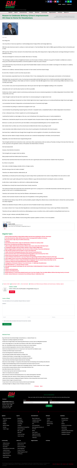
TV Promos (20, 453)
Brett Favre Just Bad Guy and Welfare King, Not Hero (18, 244)
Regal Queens (52, 12)
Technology (64, 429)
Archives (60, 12)
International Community (8, 448)
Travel (48, 425)
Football (19, 425)
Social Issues (6, 457)
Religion (4, 423)
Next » (41, 386)
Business (37, 12)
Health (48, 420)
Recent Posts (8, 222)
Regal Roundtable (36, 434)
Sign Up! (49, 405)
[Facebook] (4, 228)
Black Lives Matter (7, 418)
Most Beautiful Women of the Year (38, 428)
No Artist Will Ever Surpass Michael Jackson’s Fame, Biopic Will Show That (17, 367)
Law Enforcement (7, 452)
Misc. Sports (20, 430)
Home (57, 16)
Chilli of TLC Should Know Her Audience (10, 372)
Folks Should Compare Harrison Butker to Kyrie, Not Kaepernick (20, 250)
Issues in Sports (21, 429)
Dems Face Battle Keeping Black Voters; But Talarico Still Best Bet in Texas (18, 347)
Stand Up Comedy (36, 435)
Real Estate (64, 427)
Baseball (19, 418)
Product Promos (21, 450)
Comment (4, 303)
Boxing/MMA (20, 421)
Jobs (63, 421)
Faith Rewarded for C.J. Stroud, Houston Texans (16, 264)
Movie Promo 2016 (22, 443)
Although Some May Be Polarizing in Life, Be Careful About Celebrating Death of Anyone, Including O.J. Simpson (32, 266)
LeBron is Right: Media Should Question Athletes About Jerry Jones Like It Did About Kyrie (26, 246)
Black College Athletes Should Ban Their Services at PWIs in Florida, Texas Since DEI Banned (27, 249)
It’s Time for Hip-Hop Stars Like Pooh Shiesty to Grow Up (14, 371)
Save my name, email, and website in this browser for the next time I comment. (17, 320)
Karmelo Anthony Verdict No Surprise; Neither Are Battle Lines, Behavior (17, 358)
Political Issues (6, 443)
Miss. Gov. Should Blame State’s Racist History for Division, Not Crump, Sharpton (19, 345)
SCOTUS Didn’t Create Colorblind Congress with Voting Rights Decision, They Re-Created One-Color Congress (25, 365)
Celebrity (7, 241)
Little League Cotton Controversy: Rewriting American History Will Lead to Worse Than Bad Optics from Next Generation (34, 258)
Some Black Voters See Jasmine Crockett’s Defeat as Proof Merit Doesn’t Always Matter (21, 376)
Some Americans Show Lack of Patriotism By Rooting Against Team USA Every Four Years (26, 253)
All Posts (12, 292)
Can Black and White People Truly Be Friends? (12, 350)
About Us (66, 12)
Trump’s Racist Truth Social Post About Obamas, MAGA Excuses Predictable (18, 382)
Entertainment (23, 12)
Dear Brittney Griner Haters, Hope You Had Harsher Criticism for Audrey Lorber (24, 242)
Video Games (21, 436)
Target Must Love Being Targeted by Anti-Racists (12, 339)
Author (4, 222)
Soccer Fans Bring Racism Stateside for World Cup (13, 352)
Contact (4, 399)
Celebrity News (35, 421)
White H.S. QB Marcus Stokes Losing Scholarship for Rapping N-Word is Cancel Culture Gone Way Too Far (30, 260)
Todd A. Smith (11, 224)
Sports (16, 12)
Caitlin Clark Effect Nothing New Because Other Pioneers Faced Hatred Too (23, 252)
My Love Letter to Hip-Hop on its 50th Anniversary (17, 239)
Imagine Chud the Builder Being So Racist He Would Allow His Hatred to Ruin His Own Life (20, 363)
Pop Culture (35, 432)
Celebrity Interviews (36, 420)
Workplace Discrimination (67, 430)
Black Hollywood (36, 418)
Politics (4, 421)
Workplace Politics (66, 434)
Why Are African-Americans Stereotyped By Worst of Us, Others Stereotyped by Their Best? (21, 374)
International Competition (23, 427)
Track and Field (21, 434)
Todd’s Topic (6, 429)
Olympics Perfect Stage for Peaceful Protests (11, 380)
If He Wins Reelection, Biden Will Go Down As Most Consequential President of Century (26, 238)
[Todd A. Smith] (5, 225)
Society (4, 427)
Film (33, 423)
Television (34, 437)
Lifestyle (31, 12)
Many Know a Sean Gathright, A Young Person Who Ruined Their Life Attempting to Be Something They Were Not (26, 361)
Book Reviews (6, 445)
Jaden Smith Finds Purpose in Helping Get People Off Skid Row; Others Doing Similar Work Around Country (24, 378)
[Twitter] (5, 228)
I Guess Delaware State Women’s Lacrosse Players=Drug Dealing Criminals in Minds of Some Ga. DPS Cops (31, 256)
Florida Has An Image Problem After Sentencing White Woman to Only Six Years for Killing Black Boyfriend (24, 341)
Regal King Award (7, 455)
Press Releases (21, 448)
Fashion (48, 418)
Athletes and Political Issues (12, 271)
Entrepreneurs (65, 420)
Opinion (10, 12)
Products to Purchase (66, 425)
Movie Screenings (22, 446)
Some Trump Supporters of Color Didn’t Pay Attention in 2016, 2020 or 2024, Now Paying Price (22, 343)
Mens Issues (50, 421)
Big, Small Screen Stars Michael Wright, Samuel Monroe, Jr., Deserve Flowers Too (19, 338)
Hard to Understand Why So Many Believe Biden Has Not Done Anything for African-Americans (28, 236)
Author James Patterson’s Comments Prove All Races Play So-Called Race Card (24, 274)
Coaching (20, 423)
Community (44, 12)
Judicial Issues (6, 450)
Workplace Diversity (66, 432)
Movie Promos (21, 445)
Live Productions (36, 425)
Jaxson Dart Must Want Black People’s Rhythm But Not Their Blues (16, 360)
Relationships (50, 423)
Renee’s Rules (6, 425)
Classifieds (71, 464)
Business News (65, 418)
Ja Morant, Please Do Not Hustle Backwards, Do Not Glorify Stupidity (21, 261)
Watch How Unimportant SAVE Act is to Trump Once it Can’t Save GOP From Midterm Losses (21, 349)
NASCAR (19, 432)
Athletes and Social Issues (11, 269)
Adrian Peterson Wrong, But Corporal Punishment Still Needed (20, 255)
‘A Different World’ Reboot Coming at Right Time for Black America (16, 356)
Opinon (62, 284)
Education (5, 446)
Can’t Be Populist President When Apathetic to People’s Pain (15, 354)
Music (33, 430)
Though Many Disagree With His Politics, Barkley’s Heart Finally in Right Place (23, 247)
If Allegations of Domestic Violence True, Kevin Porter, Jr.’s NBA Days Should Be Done (25, 263)
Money (63, 423)
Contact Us (64, 464)
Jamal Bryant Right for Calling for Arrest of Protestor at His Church (16, 383)
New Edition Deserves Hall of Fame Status (11, 369)
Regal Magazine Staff (22, 452)
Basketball (20, 420)
